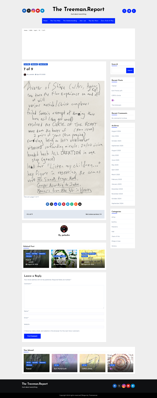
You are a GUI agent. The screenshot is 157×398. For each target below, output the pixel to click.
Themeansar (93, 395)
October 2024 (116, 198)
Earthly (26, 64)
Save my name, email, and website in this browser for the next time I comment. (53, 331)
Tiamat (28, 260)
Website (26, 324)
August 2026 (116, 131)
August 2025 (116, 150)
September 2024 (117, 203)
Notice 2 (84, 260)
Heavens (34, 64)
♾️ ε (113, 100)
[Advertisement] (78, 45)
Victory (28, 256)
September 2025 (117, 146)
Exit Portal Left (117, 91)
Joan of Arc (43, 64)
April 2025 (115, 170)
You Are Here (93, 21)
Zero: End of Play (107, 21)
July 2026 (115, 136)
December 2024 (117, 189)
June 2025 (115, 160)
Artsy (28, 253)
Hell (113, 231)
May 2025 (115, 165)
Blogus (84, 395)
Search (115, 64)
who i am (83, 21)
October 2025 (116, 141)
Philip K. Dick (116, 241)
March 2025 (116, 174)
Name (26, 311)
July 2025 (115, 155)
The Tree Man (55, 21)
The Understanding (70, 21)
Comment (28, 284)
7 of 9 (28, 69)
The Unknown (116, 105)
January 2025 (116, 184)
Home (45, 21)
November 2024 (117, 194)
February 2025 (117, 179)
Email (26, 318)
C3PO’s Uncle (116, 95)
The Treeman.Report (78, 9)
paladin (31, 74)
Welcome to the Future (62, 260)
